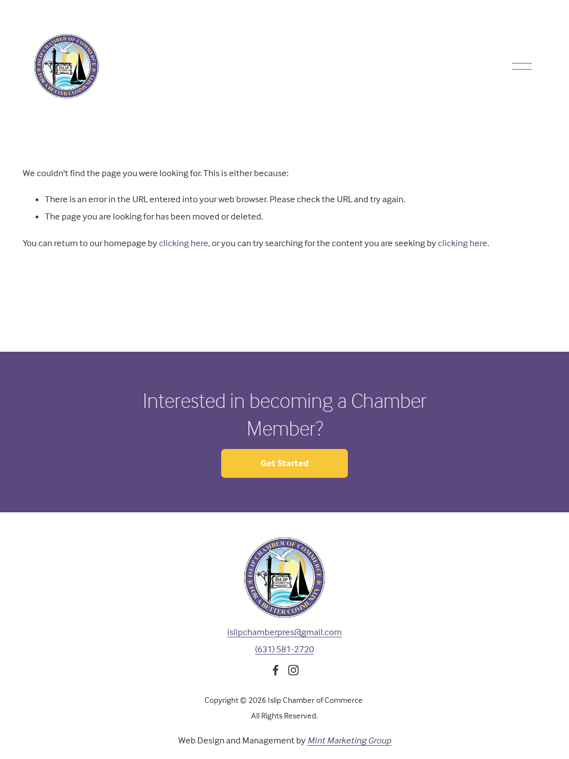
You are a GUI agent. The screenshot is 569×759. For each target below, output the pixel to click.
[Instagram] (293, 670)
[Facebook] (275, 670)
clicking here (183, 243)
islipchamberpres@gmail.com (284, 632)
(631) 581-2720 (284, 649)
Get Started (285, 463)
